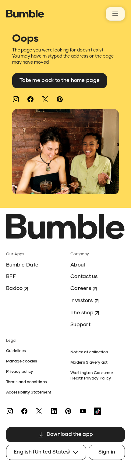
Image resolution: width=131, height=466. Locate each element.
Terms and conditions (26, 382)
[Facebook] (30, 99)
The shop (82, 313)
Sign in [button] (106, 452)
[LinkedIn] (53, 411)
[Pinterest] (59, 99)
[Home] (25, 14)
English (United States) (42, 452)
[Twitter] (45, 99)
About (77, 265)
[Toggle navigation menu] (115, 14)
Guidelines (16, 351)
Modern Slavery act (89, 363)
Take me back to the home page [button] (59, 80)
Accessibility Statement (28, 392)
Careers (80, 288)
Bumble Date (22, 265)
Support (80, 324)
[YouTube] (83, 411)
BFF (11, 276)
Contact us (83, 276)
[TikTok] (97, 411)
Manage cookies (21, 361)
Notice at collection (89, 352)
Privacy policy (19, 372)
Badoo (14, 288)
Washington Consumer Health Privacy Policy (91, 375)
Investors (81, 300)
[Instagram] (15, 99)
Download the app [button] (70, 434)
